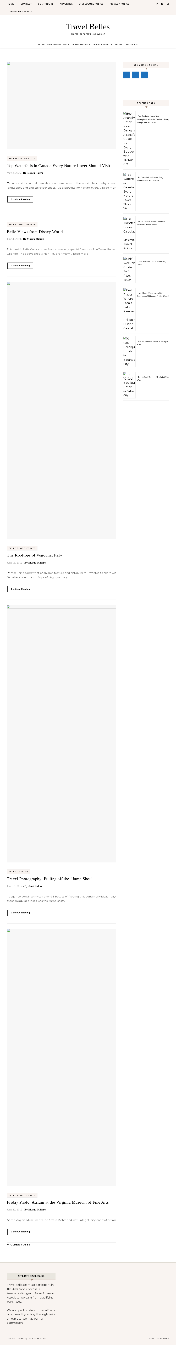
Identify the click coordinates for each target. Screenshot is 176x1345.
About (118, 44)
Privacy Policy (119, 3)
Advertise (66, 3)
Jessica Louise (35, 172)
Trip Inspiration (57, 44)
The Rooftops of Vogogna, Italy (34, 555)
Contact (26, 3)
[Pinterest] (144, 75)
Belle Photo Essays (22, 225)
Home (10, 3)
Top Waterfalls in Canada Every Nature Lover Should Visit (58, 165)
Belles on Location (22, 159)
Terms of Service (21, 11)
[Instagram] (135, 75)
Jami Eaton (35, 886)
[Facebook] (126, 75)
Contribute (45, 3)
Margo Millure (35, 238)
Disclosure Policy (91, 3)
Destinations (80, 44)
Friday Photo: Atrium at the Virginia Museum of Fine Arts (58, 1202)
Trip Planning (101, 44)
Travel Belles (88, 26)
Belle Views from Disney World (35, 231)
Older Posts (19, 1244)
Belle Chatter (18, 872)
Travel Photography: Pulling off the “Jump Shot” (50, 879)
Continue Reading (20, 199)
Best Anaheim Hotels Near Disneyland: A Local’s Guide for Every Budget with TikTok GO (153, 119)
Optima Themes (37, 1338)
